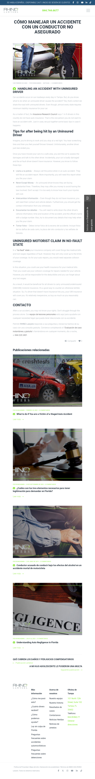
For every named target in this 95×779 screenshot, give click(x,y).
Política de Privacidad (21, 767)
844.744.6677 (50, 10)
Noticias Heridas (56, 719)
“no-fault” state (23, 250)
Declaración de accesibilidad (49, 767)
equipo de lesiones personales (43, 314)
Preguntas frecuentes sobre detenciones (38, 754)
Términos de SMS (66, 767)
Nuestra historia (56, 703)
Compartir (71, 341)
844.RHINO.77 (74, 717)
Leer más (17, 419)
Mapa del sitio (34, 767)
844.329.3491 (21, 335)
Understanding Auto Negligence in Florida (37, 642)
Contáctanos (54, 715)
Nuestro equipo (56, 698)
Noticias (46, 83)
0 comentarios (57, 83)
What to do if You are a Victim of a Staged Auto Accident (44, 414)
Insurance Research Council (45, 114)
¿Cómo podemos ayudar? (35, 718)
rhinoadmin (36, 83)
